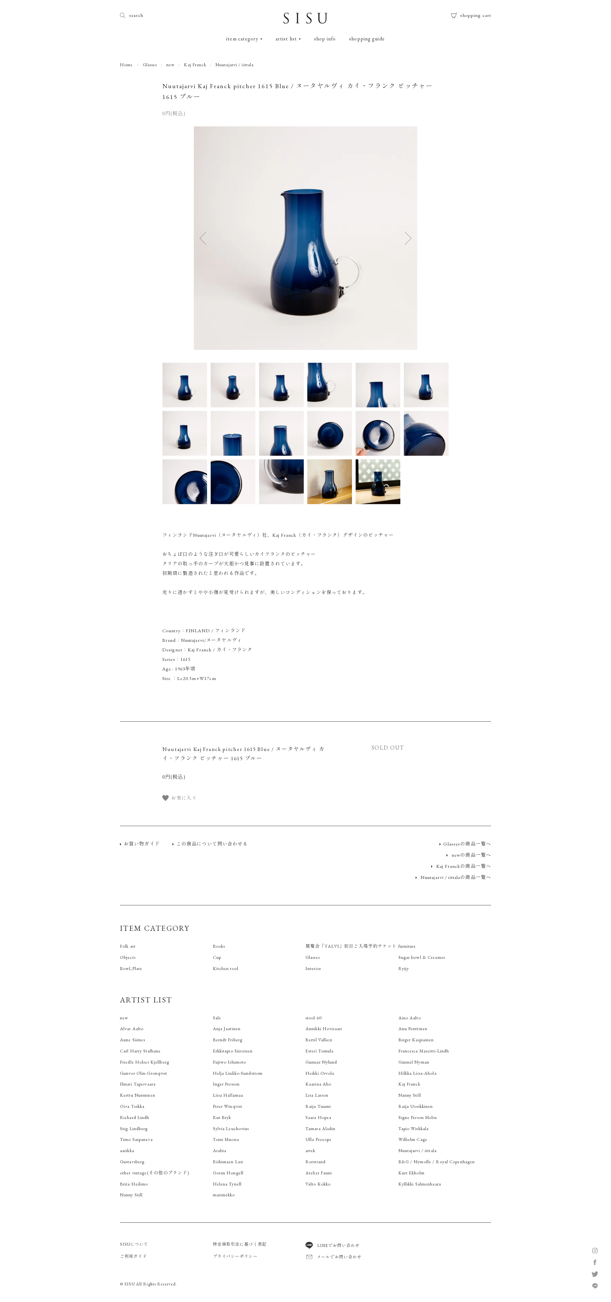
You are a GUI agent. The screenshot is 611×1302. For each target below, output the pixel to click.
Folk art (128, 946)
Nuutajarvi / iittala (234, 64)
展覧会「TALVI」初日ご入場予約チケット (351, 946)
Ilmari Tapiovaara (138, 1084)
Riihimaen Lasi (228, 1161)
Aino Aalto (409, 1018)
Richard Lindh (135, 1117)
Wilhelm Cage (412, 1139)
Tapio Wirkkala (413, 1128)
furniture (407, 946)
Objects (128, 957)
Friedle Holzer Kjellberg (144, 1062)
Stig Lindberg (134, 1128)
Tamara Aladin (321, 1128)
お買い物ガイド (142, 844)
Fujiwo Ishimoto (229, 1062)
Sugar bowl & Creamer (421, 957)
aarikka (127, 1150)
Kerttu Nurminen (137, 1095)
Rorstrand (316, 1161)
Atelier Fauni (319, 1173)
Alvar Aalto (132, 1028)
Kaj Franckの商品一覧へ (463, 866)
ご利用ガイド (133, 1256)
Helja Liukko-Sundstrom (238, 1073)
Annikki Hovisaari (324, 1028)
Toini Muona (226, 1139)
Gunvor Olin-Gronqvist (143, 1073)
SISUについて (134, 1244)
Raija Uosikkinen (415, 1106)
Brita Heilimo (134, 1184)
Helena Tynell (227, 1184)
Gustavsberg (132, 1161)
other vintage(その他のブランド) (154, 1173)
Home (126, 64)
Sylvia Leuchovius (231, 1128)
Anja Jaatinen (227, 1028)
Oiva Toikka (132, 1106)
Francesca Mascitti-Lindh (423, 1051)
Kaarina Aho (318, 1084)
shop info (325, 38)
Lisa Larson (317, 1095)
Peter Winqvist (227, 1106)
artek (311, 1150)
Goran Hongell (228, 1173)
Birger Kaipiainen (416, 1040)
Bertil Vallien (319, 1040)
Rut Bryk (222, 1117)
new (170, 64)
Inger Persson (226, 1084)
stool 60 (314, 1018)
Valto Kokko (318, 1184)
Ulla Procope (319, 1139)
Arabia (220, 1150)
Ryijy (403, 968)
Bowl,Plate (131, 968)
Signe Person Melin (417, 1117)
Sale (217, 1018)
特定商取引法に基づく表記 (240, 1244)
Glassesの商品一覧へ (467, 844)
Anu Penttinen (413, 1028)
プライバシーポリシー (235, 1256)
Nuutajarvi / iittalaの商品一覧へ (455, 877)
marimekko (224, 1195)
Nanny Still (409, 1095)
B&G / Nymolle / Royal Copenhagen (436, 1161)
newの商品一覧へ (470, 855)
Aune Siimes (132, 1040)
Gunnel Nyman (413, 1062)
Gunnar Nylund (321, 1062)
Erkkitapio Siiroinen (233, 1051)
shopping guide (367, 38)
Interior (313, 968)
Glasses (150, 64)
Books (219, 946)
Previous (209, 238)
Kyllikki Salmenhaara (419, 1184)
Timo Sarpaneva (136, 1139)
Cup (217, 957)
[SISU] (305, 20)
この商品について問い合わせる (212, 844)
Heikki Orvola (320, 1073)
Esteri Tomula (320, 1051)
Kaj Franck (195, 64)
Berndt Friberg (228, 1040)
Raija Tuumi (318, 1106)
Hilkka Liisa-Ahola (417, 1073)
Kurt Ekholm (411, 1173)
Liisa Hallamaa (228, 1095)
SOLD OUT (387, 748)
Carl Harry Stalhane (140, 1051)
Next (402, 238)
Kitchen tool (225, 968)
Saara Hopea (318, 1117)
